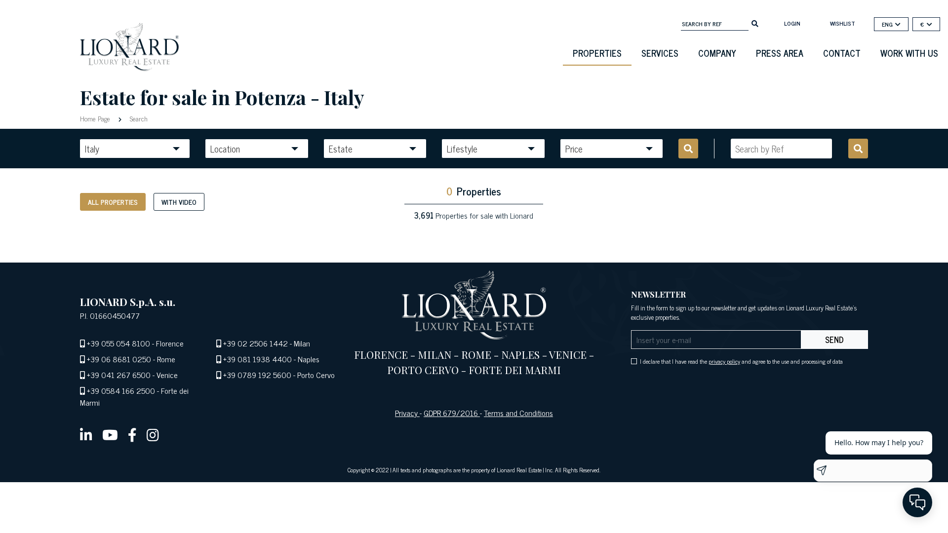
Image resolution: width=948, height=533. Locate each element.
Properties (597, 52)
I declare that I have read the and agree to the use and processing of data (741, 361)
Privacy (407, 412)
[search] (755, 22)
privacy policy (724, 361)
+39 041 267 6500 (119, 374)
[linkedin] (86, 434)
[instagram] (153, 434)
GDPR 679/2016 (452, 412)
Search (138, 118)
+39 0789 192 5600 (257, 374)
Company (717, 52)
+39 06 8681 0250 (119, 358)
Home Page (96, 118)
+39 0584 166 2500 (121, 390)
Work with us (909, 52)
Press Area (779, 52)
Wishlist (842, 23)
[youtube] (110, 434)
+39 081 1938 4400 (257, 358)
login (792, 23)
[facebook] (132, 434)
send (834, 339)
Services (659, 52)
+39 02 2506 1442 (255, 343)
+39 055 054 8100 (118, 343)
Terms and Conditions (518, 412)
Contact (842, 52)
